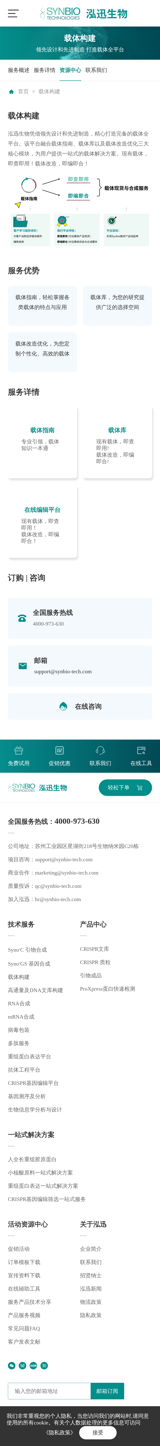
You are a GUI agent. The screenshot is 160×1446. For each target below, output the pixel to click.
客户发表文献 (24, 1342)
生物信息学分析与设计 (35, 1110)
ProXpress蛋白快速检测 (107, 989)
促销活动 (19, 1249)
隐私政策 (91, 1315)
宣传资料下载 (24, 1276)
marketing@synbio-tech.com (66, 873)
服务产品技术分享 (29, 1302)
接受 (97, 1433)
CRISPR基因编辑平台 (33, 1083)
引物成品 (91, 976)
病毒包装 (19, 1030)
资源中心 (70, 70)
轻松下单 (119, 788)
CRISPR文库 (94, 949)
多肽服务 (19, 1043)
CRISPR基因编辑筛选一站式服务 (47, 1199)
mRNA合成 (21, 1017)
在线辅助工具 (24, 1289)
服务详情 (44, 70)
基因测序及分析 (27, 1096)
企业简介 (91, 1249)
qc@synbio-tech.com (58, 886)
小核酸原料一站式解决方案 (40, 1173)
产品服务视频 (24, 1315)
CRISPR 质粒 (95, 962)
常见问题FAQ (24, 1329)
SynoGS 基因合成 (29, 964)
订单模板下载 (24, 1262)
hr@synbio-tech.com (58, 899)
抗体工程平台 (24, 1070)
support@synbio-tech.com (63, 671)
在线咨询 (88, 706)
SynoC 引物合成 (27, 950)
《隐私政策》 (59, 1433)
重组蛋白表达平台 (29, 1057)
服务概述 (19, 70)
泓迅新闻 (91, 1289)
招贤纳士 (91, 1276)
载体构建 (49, 92)
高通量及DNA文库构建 (35, 990)
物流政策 (91, 1302)
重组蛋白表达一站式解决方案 (43, 1186)
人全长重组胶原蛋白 (32, 1159)
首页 (23, 92)
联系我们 (96, 70)
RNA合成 (19, 1004)
